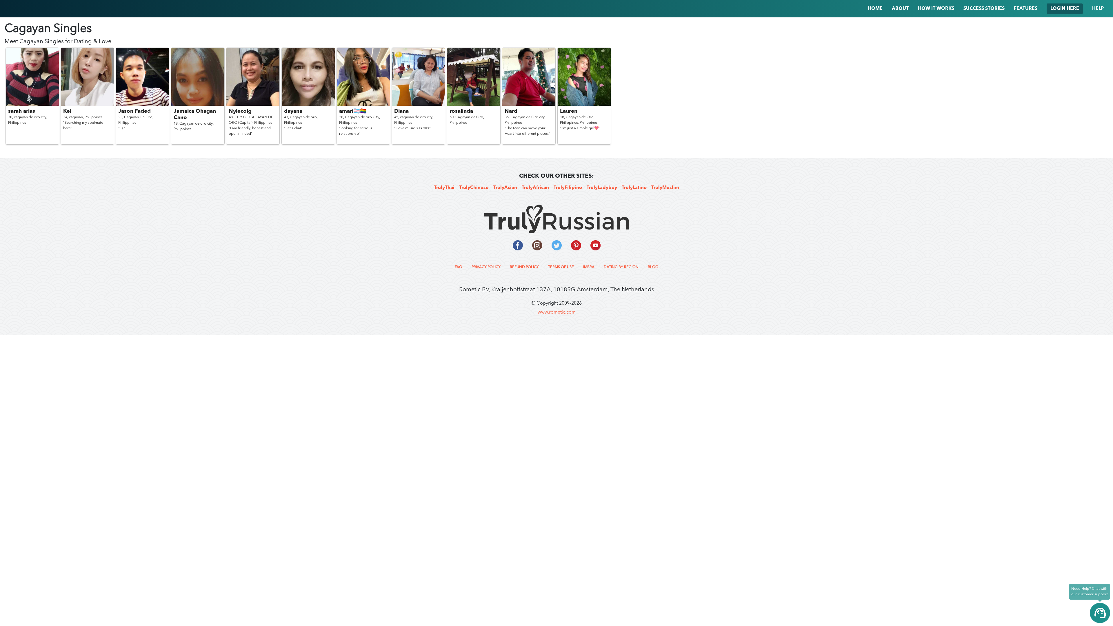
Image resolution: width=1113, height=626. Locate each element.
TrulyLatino (634, 187)
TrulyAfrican (535, 187)
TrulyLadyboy (602, 187)
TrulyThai (444, 187)
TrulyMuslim (665, 187)
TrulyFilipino (568, 187)
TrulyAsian (505, 187)
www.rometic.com (557, 312)
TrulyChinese (474, 187)
